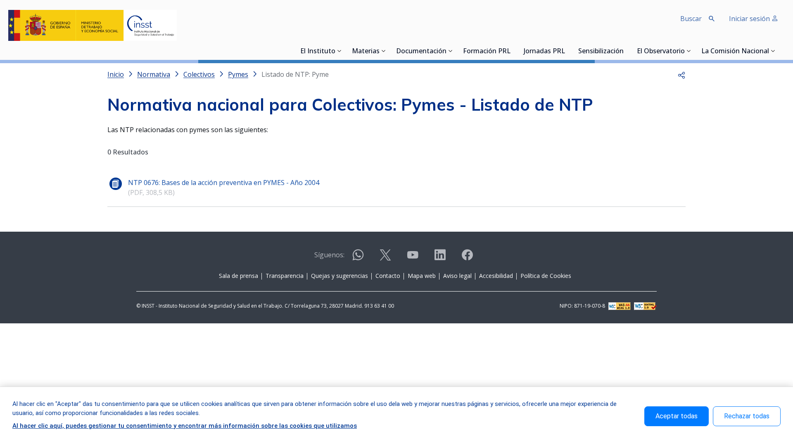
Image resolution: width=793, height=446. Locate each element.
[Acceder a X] (385, 258)
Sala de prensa (238, 276)
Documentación (421, 51)
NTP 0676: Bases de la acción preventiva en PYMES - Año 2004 (223, 182)
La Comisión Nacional (735, 51)
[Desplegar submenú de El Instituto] (339, 51)
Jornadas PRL (544, 51)
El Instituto (317, 51)
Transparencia (285, 276)
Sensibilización (601, 51)
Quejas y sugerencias (339, 276)
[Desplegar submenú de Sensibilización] (626, 51)
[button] (681, 74)
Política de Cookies (545, 276)
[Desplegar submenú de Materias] (384, 51)
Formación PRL (486, 51)
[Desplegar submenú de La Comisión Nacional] (773, 51)
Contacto (387, 276)
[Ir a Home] (92, 25)
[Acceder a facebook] (467, 258)
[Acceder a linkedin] (439, 258)
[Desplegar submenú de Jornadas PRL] (567, 51)
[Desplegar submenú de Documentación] (450, 51)
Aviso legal (457, 276)
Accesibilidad (496, 276)
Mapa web (422, 276)
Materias (366, 51)
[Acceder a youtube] (412, 258)
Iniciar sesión (750, 18)
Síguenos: (329, 254)
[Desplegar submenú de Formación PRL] (512, 51)
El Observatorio (661, 51)
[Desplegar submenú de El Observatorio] (689, 51)
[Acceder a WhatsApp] (358, 258)
